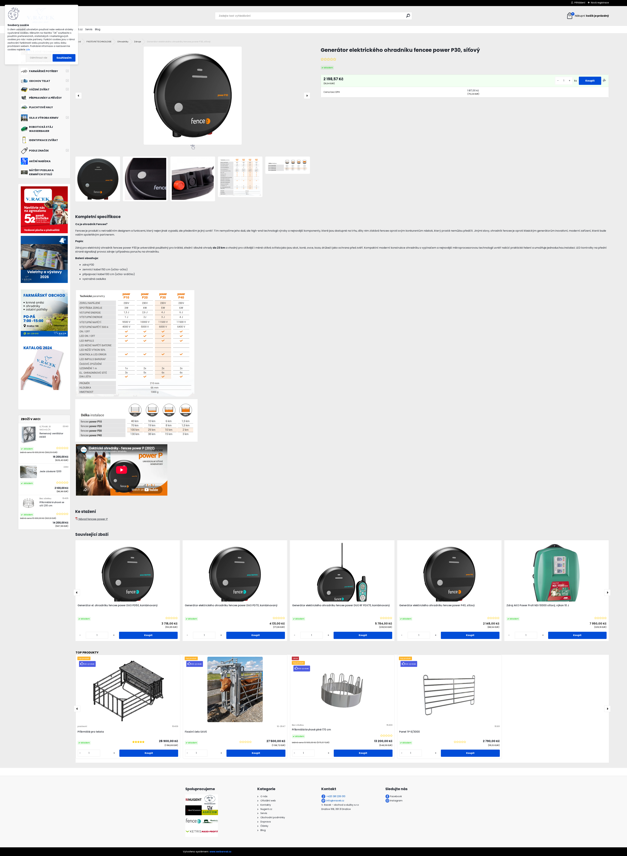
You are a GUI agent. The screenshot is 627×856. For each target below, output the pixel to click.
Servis (88, 29)
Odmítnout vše (38, 57)
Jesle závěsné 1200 (50, 471)
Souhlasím (64, 58)
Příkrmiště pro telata (91, 731)
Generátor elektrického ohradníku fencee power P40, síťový (437, 605)
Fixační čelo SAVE (196, 731)
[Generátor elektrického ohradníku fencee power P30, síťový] (192, 96)
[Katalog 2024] (44, 345)
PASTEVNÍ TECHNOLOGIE (99, 41)
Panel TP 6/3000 (409, 731)
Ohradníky (122, 41)
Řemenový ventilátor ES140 (51, 435)
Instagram (396, 800)
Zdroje (137, 41)
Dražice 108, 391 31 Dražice (336, 809)
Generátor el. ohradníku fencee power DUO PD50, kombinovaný (118, 605)
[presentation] (78, 95)
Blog (97, 29)
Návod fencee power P (93, 519)
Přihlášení (579, 2)
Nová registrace (600, 2)
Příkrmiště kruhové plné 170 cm (311, 729)
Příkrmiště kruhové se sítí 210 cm (52, 504)
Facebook (396, 796)
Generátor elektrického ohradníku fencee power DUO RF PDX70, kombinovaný (341, 605)
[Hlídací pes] (604, 80)
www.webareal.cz (220, 851)
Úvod (78, 41)
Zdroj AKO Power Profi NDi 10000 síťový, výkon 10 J (537, 605)
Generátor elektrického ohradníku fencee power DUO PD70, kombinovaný (231, 605)
